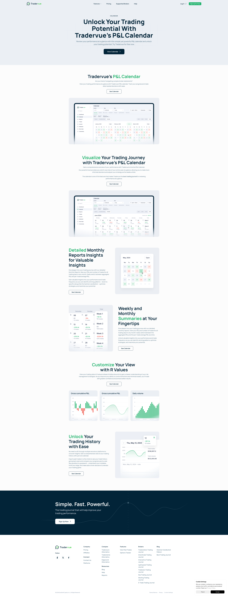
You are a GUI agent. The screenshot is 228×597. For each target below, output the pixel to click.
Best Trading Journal (164, 555)
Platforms (86, 563)
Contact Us (87, 560)
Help (135, 4)
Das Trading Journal (145, 575)
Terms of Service (153, 592)
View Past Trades (126, 550)
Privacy (161, 592)
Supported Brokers (122, 4)
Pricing (108, 4)
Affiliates (86, 553)
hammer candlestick (91, 284)
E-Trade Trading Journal (146, 583)
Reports (104, 575)
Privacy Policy (211, 588)
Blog (103, 569)
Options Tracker (125, 553)
